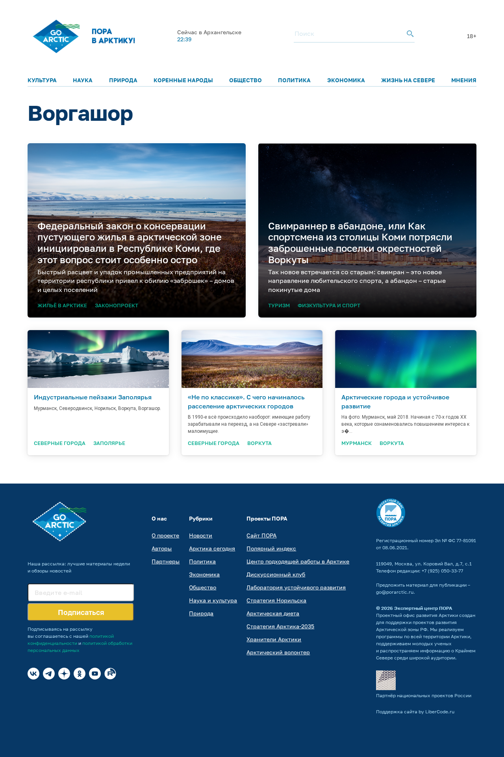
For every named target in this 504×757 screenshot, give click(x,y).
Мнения (463, 80)
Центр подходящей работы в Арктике (297, 561)
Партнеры (166, 561)
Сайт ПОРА (261, 535)
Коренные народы (183, 80)
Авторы (162, 548)
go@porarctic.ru (394, 592)
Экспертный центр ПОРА (423, 608)
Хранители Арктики (273, 639)
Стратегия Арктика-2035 (280, 626)
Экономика (346, 80)
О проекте (165, 535)
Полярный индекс (271, 548)
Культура (42, 80)
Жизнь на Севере (408, 80)
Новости (200, 535)
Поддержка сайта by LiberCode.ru (415, 712)
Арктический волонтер (278, 652)
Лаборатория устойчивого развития (296, 587)
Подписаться (81, 612)
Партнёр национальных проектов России (423, 695)
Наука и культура (213, 600)
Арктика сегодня (212, 548)
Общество (245, 80)
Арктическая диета (272, 613)
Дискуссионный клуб (275, 574)
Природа (123, 80)
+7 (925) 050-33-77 (442, 571)
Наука (83, 80)
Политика (294, 80)
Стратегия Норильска (276, 600)
